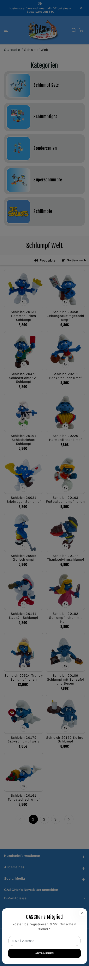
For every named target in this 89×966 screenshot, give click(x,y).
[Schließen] (82, 912)
